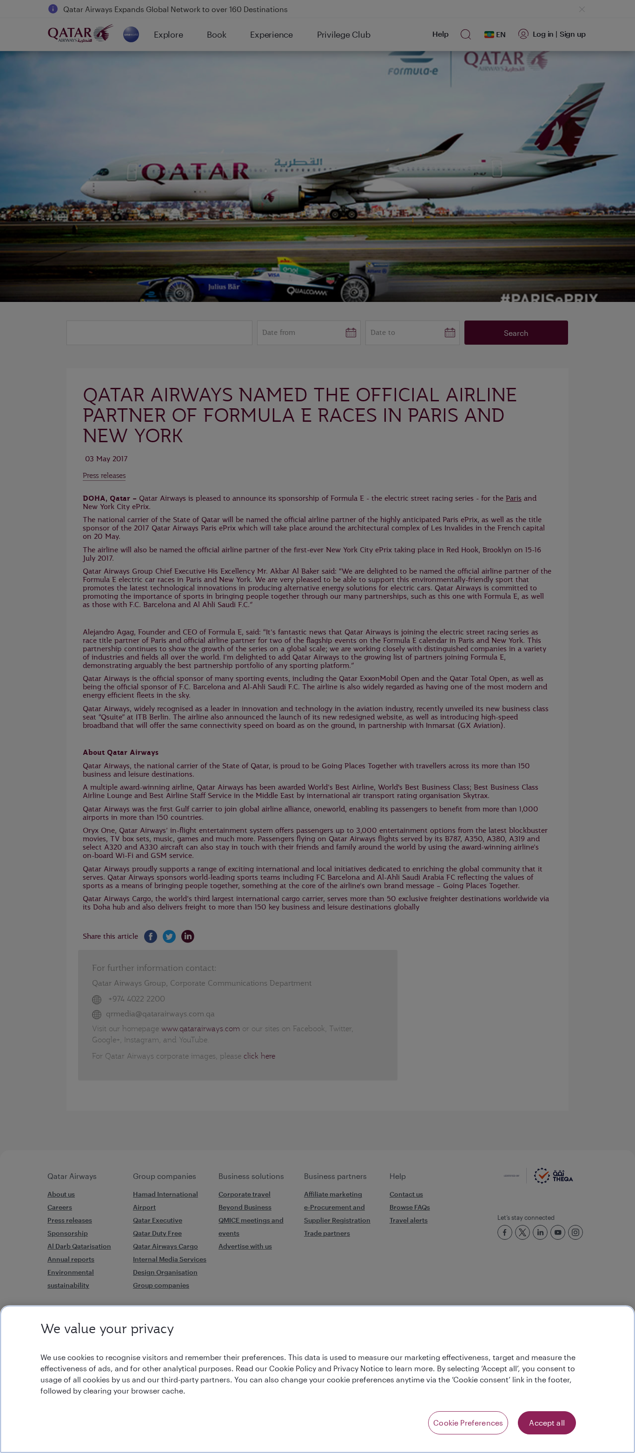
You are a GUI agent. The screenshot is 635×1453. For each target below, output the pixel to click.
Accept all (547, 1422)
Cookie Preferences (468, 1422)
